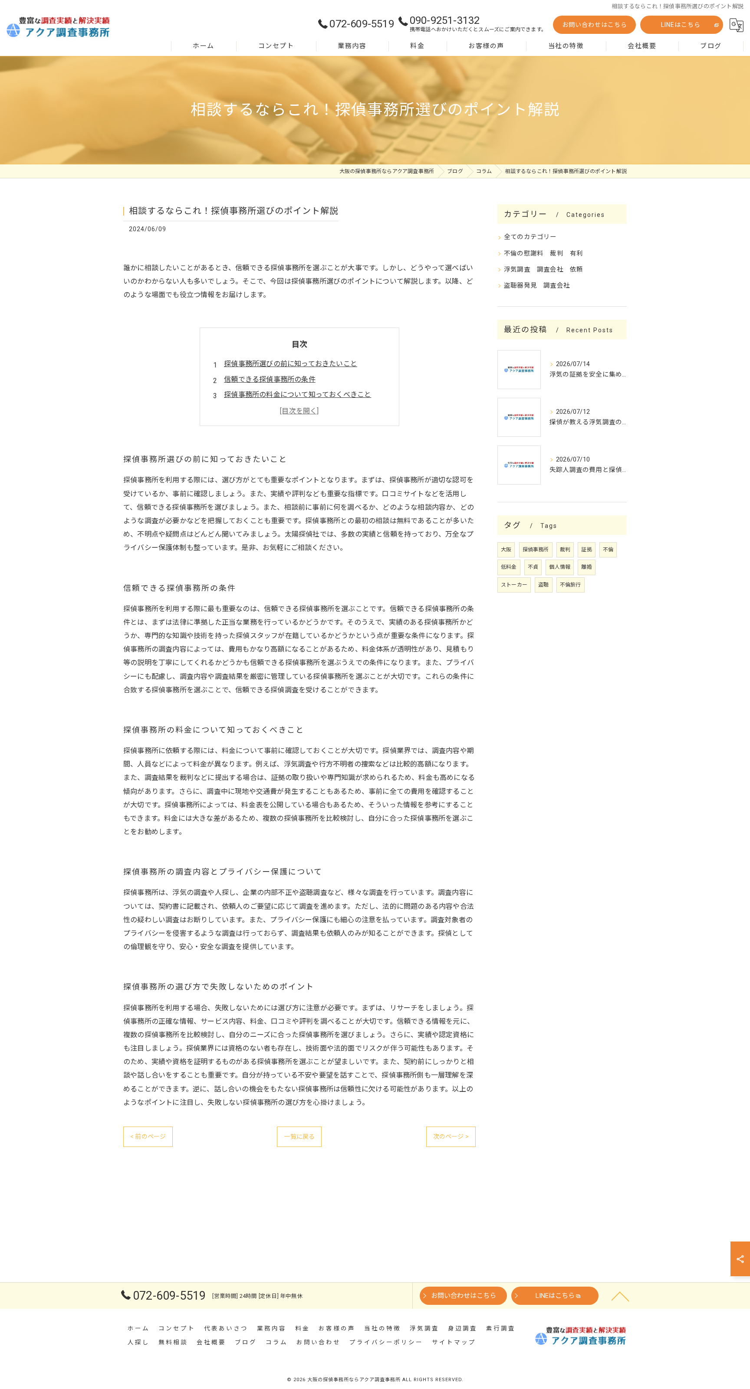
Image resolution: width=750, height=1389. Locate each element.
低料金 (509, 567)
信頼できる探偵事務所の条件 (270, 379)
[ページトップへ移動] (620, 1295)
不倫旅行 (570, 585)
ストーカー (514, 585)
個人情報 (559, 567)
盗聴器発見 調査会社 (537, 285)
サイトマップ (454, 1342)
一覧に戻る (299, 1136)
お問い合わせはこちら (594, 24)
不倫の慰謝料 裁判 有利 (543, 253)
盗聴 (543, 585)
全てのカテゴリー (530, 237)
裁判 (565, 550)
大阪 (506, 550)
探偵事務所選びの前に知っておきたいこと (290, 364)
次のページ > (451, 1136)
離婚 (586, 567)
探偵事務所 (536, 550)
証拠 (586, 550)
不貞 (533, 567)
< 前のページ (148, 1136)
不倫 (608, 550)
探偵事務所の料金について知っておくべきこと (297, 394)
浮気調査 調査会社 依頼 (543, 269)
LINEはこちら (681, 24)
